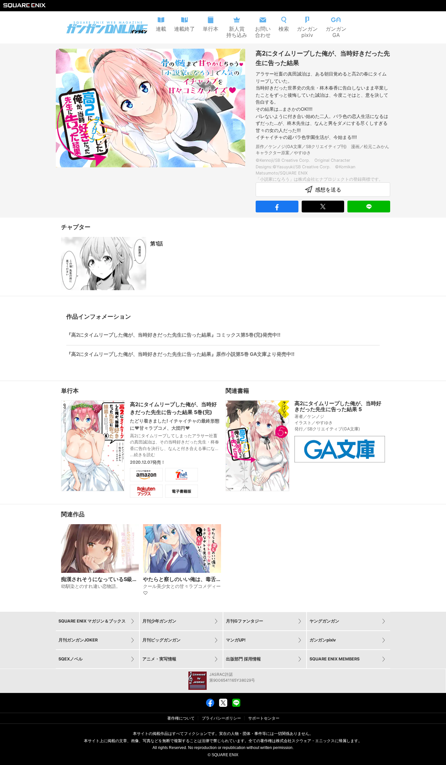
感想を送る (328, 189)
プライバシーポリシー (221, 718)
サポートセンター (263, 718)
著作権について (181, 718)
